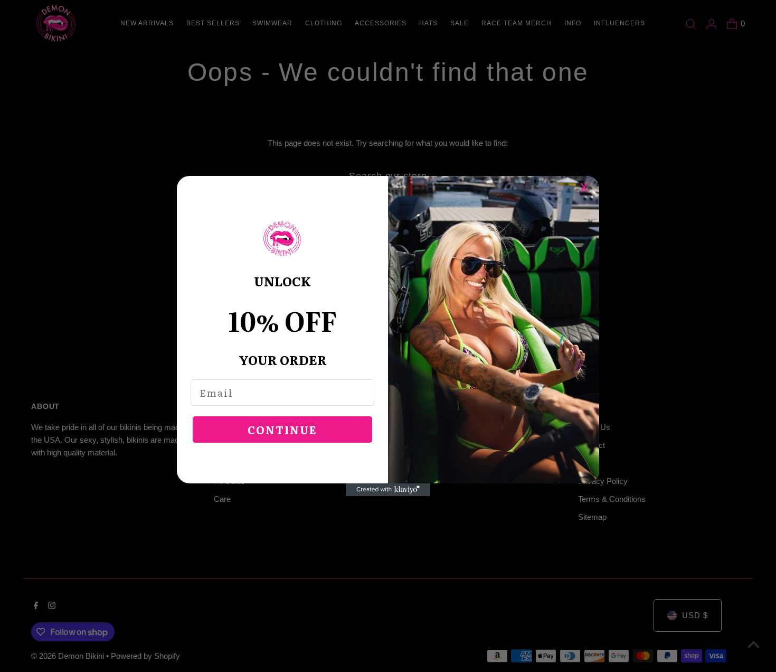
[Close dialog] (589, 185)
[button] (282, 239)
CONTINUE (282, 429)
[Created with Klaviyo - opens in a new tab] (388, 489)
